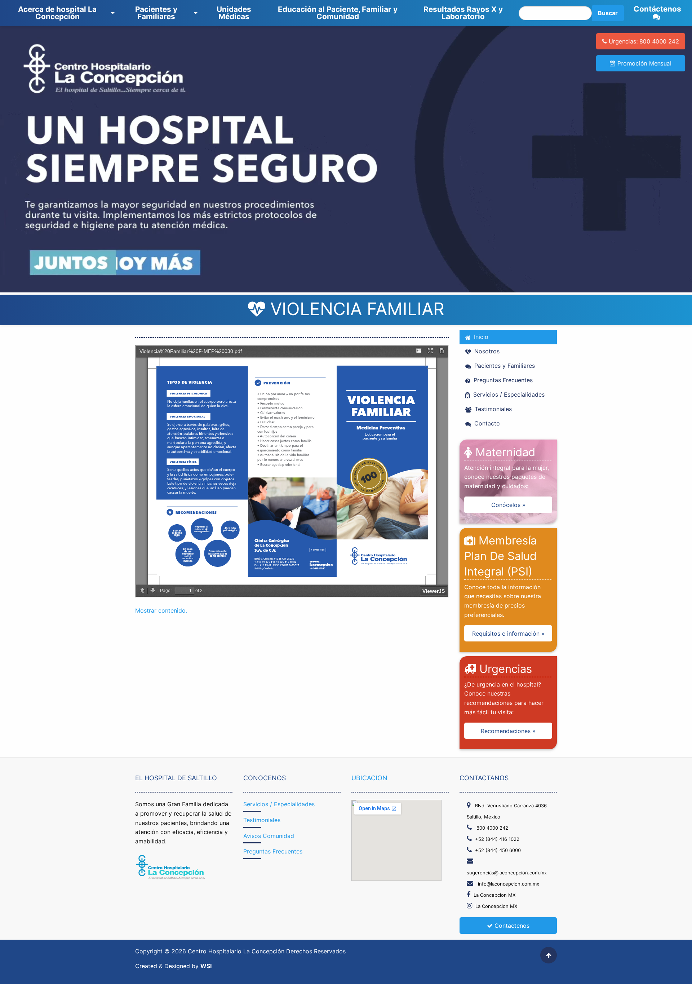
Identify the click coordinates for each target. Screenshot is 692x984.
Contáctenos (657, 8)
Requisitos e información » (508, 633)
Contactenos (511, 925)
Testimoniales (492, 408)
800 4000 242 (491, 828)
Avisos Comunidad (268, 835)
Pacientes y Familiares (156, 13)
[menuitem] (58, 13)
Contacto (486, 423)
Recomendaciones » (508, 730)
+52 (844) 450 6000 (498, 850)
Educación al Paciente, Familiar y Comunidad (338, 13)
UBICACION (369, 778)
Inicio (480, 336)
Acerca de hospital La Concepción (57, 13)
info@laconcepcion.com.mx (507, 884)
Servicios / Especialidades (508, 394)
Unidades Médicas (234, 13)
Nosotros (486, 351)
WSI (206, 966)
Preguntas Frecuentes (502, 380)
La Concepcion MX (494, 895)
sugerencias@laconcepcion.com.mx (507, 872)
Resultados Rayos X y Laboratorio (463, 13)
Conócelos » (508, 504)
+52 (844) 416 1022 (497, 839)
